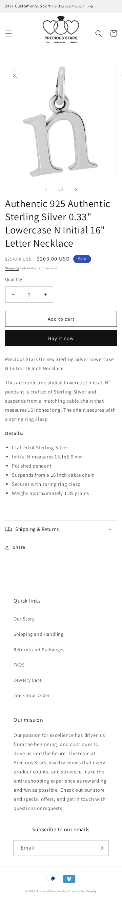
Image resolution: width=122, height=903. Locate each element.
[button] (8, 33)
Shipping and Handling (39, 634)
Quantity (13, 279)
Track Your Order (32, 695)
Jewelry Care (28, 680)
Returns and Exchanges (39, 650)
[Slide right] (75, 189)
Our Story (24, 619)
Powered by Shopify (82, 891)
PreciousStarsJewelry (52, 891)
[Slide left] (46, 189)
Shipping (12, 268)
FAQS (19, 665)
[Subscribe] (100, 848)
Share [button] (19, 547)
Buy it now (61, 338)
